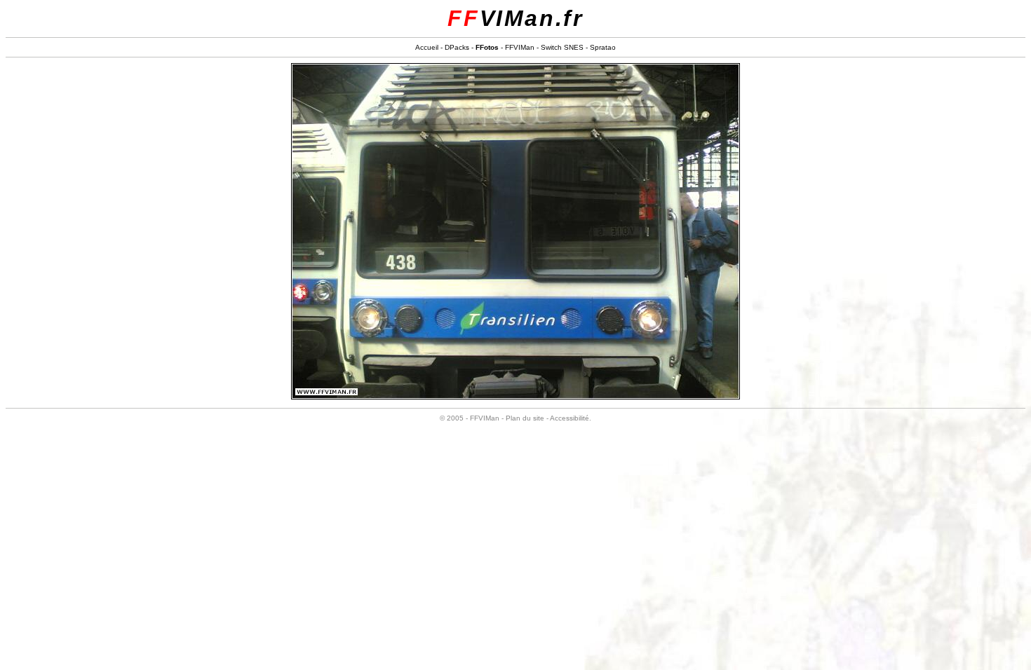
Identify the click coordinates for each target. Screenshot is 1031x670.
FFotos (487, 47)
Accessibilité (569, 418)
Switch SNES (562, 47)
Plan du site (525, 418)
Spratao (603, 47)
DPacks (457, 47)
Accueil (426, 47)
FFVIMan (519, 47)
